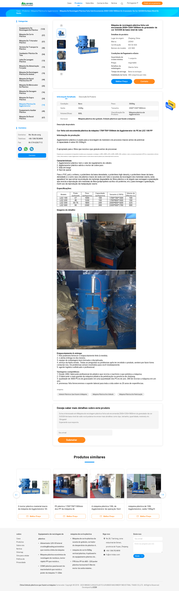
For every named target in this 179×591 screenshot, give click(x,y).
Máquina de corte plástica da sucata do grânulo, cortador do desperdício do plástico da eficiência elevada (84, 542)
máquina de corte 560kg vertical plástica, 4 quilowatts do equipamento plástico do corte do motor (84, 554)
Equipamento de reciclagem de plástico (32, 29)
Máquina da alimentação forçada (32, 67)
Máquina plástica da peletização (130, 394)
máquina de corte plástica (32, 35)
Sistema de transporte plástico (32, 48)
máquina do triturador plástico (32, 42)
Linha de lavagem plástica (32, 61)
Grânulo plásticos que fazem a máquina (73, 394)
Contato (32, 155)
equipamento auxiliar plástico (32, 111)
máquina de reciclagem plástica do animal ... (32, 73)
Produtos (20, 542)
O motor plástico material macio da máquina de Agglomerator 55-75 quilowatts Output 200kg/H (33, 509)
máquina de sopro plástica (32, 99)
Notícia (19, 549)
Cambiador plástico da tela (32, 54)
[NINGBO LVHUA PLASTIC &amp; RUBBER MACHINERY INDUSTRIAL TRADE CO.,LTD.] (27, 4)
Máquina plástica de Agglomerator (32, 105)
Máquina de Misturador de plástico (32, 86)
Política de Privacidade (21, 560)
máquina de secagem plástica (32, 92)
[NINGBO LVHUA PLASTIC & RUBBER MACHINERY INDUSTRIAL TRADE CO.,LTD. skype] (32, 149)
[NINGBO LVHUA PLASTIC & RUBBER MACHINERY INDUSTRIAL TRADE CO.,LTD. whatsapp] (26, 149)
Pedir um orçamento (152, 3)
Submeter (71, 440)
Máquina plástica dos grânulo (103, 394)
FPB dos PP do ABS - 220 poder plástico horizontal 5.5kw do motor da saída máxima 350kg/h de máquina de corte (85, 565)
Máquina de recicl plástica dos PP (32, 80)
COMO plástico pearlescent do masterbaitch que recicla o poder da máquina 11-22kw (52, 569)
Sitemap (19, 552)
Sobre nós (20, 545)
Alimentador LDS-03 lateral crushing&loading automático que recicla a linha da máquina (52, 546)
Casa (18, 539)
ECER (95, 587)
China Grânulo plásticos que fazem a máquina (38, 585)
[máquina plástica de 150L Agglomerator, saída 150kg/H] (144, 486)
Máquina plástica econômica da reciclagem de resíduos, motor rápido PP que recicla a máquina (53, 558)
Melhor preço (122, 81)
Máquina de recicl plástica (32, 118)
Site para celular (22, 556)
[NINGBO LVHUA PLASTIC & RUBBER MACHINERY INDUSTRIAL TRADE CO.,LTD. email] (20, 149)
